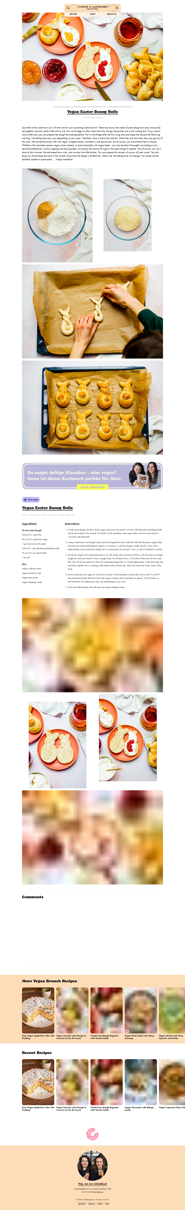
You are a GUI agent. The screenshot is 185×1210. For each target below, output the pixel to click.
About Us (111, 14)
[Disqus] (92, 933)
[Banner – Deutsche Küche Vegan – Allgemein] (92, 476)
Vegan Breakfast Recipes (97, 107)
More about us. (97, 1192)
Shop (92, 14)
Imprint (100, 1203)
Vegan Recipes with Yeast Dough (119, 107)
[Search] (68, 8)
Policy (107, 1203)
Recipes (73, 14)
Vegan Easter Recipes (79, 107)
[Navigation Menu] (117, 8)
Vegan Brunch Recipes (61, 107)
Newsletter (81, 1203)
